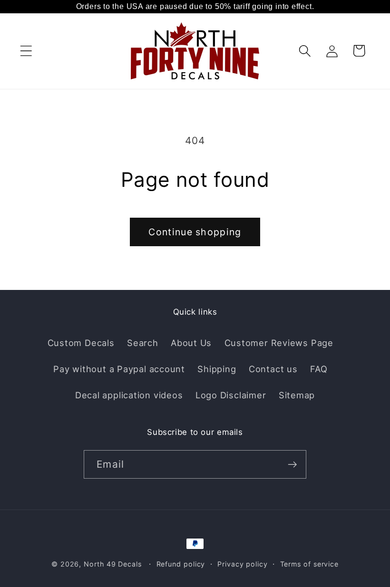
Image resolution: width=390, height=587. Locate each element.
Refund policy (180, 564)
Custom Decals (81, 342)
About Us (191, 342)
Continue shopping (194, 232)
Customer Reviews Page (278, 342)
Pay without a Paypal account (119, 369)
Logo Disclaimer (230, 395)
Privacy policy (242, 564)
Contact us (273, 369)
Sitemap (297, 395)
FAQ (318, 369)
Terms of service (309, 564)
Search (142, 342)
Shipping (216, 369)
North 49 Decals (113, 564)
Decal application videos (129, 395)
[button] (25, 50)
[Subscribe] (292, 464)
